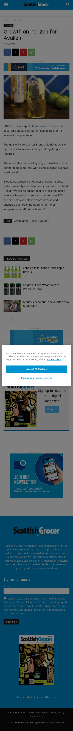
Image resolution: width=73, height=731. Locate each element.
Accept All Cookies (36, 369)
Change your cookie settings (36, 378)
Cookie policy (54, 359)
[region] (36, 365)
